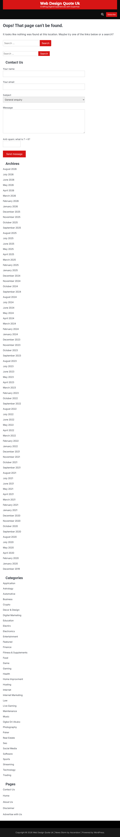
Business (7, 599)
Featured (7, 641)
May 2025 (8, 249)
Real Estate (9, 737)
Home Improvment (13, 679)
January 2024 (10, 334)
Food (5, 657)
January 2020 (10, 563)
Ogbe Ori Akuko (11, 721)
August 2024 (10, 297)
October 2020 (10, 526)
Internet (7, 689)
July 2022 (8, 414)
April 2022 (8, 430)
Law (5, 700)
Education (8, 620)
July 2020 (8, 542)
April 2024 (8, 318)
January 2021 (10, 510)
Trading (7, 775)
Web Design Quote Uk (43, 832)
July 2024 (8, 302)
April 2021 (8, 494)
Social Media (10, 748)
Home (6, 795)
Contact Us (9, 789)
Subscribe (112, 15)
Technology (9, 769)
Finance (7, 647)
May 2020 (8, 547)
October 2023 (10, 350)
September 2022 (12, 403)
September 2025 (12, 227)
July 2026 (8, 174)
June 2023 (8, 371)
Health (6, 673)
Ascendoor (75, 832)
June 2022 (8, 419)
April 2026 (8, 190)
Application (9, 583)
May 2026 (8, 185)
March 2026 (9, 195)
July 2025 (8, 238)
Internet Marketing (13, 695)
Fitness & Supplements (15, 652)
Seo (5, 743)
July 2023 (8, 366)
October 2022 (10, 398)
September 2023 (12, 355)
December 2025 (11, 211)
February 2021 (10, 504)
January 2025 (10, 270)
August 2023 (10, 361)
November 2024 (11, 281)
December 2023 (11, 339)
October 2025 (10, 222)
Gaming (7, 668)
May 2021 (8, 488)
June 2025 (8, 243)
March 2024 (9, 323)
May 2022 (8, 424)
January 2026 (10, 206)
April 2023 (8, 382)
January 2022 (10, 446)
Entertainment (10, 636)
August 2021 (9, 472)
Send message (14, 154)
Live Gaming (10, 705)
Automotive (9, 593)
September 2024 (12, 291)
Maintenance (10, 711)
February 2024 (11, 329)
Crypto (6, 604)
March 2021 (9, 499)
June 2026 (8, 179)
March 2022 (9, 435)
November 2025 (11, 217)
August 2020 (10, 536)
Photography (10, 727)
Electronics (9, 631)
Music (6, 716)
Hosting (7, 684)
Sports (6, 759)
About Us (8, 802)
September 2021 (11, 467)
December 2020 (11, 515)
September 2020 (12, 531)
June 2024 (8, 307)
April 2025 (8, 254)
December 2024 (11, 275)
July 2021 (8, 478)
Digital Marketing (12, 615)
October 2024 (10, 286)
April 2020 (8, 552)
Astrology (8, 588)
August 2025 (10, 233)
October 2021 (10, 462)
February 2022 (11, 440)
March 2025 (9, 259)
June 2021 (8, 483)
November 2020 (11, 520)
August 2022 (10, 408)
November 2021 (11, 456)
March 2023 (9, 387)
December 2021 (11, 451)
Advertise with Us (12, 814)
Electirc (7, 625)
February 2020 (11, 558)
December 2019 (11, 568)
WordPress (99, 832)
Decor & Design (11, 609)
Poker (6, 732)
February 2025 (11, 265)
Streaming (8, 764)
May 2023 (8, 377)
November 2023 (11, 345)
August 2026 (10, 169)
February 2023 (11, 393)
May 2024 (8, 313)
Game (6, 663)
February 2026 (11, 201)
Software (8, 753)
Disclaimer (8, 808)
